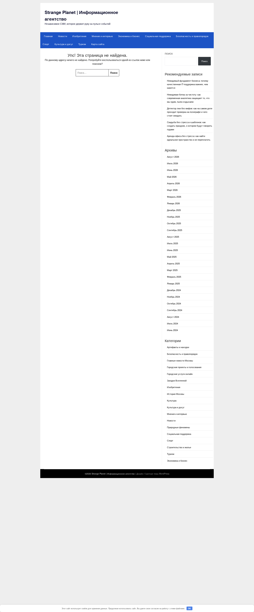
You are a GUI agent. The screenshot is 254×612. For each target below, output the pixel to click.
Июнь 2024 (172, 330)
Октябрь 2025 (174, 223)
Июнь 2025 (172, 250)
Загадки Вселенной (177, 380)
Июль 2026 (172, 163)
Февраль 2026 (174, 196)
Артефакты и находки (178, 347)
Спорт (46, 44)
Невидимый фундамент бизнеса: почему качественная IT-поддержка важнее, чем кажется (187, 84)
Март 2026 (172, 189)
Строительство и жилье (179, 447)
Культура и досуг (64, 44)
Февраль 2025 (174, 276)
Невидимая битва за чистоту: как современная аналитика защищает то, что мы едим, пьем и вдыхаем (188, 98)
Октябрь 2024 (174, 303)
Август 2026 (173, 156)
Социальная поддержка (158, 36)
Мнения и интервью (102, 36)
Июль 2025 (172, 243)
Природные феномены (178, 427)
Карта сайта (97, 44)
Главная (48, 36)
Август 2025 (173, 236)
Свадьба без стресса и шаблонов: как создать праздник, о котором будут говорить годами (189, 126)
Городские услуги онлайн (180, 373)
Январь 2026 (173, 203)
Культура (171, 400)
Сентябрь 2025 (174, 230)
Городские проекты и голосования (184, 367)
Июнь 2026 (172, 169)
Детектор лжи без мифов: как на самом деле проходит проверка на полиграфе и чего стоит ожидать (189, 112)
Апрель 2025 (173, 263)
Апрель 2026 (173, 183)
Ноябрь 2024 (173, 296)
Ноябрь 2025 (173, 216)
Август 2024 (173, 316)
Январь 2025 (173, 283)
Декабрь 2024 (174, 290)
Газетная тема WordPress (156, 473)
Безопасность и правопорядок (192, 36)
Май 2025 (172, 256)
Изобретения (79, 36)
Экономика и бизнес (129, 36)
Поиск (169, 53)
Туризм (82, 44)
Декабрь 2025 (174, 210)
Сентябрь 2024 (174, 310)
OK (189, 608)
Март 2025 (172, 270)
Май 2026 (172, 176)
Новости (62, 36)
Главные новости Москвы (180, 360)
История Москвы (175, 393)
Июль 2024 (172, 323)
